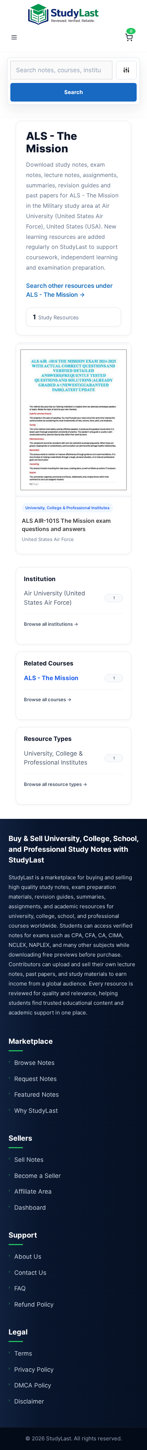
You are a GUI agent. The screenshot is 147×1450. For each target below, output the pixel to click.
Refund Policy (34, 1304)
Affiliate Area (33, 1191)
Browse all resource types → (55, 784)
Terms (23, 1353)
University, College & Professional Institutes (55, 758)
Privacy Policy (34, 1369)
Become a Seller (37, 1175)
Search (73, 92)
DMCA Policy (32, 1385)
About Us (27, 1256)
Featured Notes (36, 1094)
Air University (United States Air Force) (54, 598)
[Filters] (126, 70)
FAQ (20, 1288)
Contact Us (30, 1272)
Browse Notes (34, 1062)
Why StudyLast (36, 1110)
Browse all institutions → (51, 624)
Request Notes (35, 1078)
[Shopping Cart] (129, 37)
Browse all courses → (47, 699)
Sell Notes (29, 1159)
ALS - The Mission (51, 678)
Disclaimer (29, 1401)
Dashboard (30, 1207)
